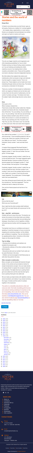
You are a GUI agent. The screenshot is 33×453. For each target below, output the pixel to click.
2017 (4, 334)
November (6, 339)
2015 (4, 356)
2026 (4, 318)
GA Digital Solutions (21, 451)
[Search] (28, 6)
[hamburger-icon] (22, 2)
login (6, 312)
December (6, 337)
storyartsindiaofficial (23, 298)
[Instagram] (8, 393)
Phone (6, 421)
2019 (4, 330)
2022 (4, 325)
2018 (4, 332)
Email (5, 429)
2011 (4, 363)
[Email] (2, 429)
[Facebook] (3, 393)
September (6, 342)
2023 (4, 324)
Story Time (8, 303)
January (6, 354)
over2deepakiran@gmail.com (16, 296)
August (5, 344)
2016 (4, 335)
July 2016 (4, 303)
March (5, 351)
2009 (4, 366)
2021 (4, 327)
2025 (4, 320)
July (5, 346)
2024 (4, 322)
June (5, 347)
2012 (4, 361)
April (5, 349)
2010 (4, 364)
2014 (4, 358)
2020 (4, 329)
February (6, 352)
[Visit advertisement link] (16, 129)
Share (5, 306)
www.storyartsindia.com (14, 294)
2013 (4, 359)
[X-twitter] (6, 393)
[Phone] (2, 422)
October (6, 341)
